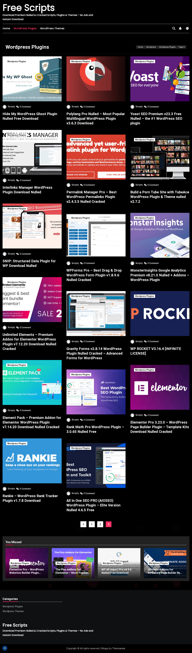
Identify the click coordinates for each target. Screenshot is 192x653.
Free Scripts (29, 7)
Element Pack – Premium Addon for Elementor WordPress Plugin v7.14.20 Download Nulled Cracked (32, 422)
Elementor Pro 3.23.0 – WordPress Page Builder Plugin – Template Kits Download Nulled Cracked (159, 427)
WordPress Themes (52, 28)
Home (6, 28)
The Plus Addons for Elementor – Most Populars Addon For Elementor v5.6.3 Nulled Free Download (73, 574)
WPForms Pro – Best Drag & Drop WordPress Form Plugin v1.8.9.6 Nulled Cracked (94, 275)
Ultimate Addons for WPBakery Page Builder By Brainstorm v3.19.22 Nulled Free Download (164, 574)
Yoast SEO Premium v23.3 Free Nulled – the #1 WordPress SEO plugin (156, 118)
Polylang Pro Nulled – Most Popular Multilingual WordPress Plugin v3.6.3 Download (95, 118)
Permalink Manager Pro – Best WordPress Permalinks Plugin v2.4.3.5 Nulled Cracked (91, 197)
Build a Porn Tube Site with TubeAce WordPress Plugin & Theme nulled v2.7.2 (159, 197)
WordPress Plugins (25, 28)
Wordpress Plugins (16, 61)
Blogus (104, 648)
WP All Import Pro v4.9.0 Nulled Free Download (116, 571)
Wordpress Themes (13, 611)
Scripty (11, 106)
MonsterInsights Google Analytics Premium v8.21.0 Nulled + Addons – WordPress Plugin (159, 275)
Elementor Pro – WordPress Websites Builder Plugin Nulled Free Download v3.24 (26, 572)
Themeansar (118, 648)
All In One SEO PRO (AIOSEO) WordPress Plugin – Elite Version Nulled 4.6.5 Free (93, 505)
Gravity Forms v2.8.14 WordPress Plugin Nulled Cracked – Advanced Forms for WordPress (94, 353)
